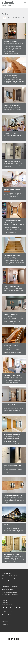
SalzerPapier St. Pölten (10, 75)
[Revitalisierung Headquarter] (14, 424)
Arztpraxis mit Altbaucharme (12, 161)
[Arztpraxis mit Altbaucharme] (14, 151)
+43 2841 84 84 (6, 602)
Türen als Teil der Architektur (12, 404)
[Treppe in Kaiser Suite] (14, 123)
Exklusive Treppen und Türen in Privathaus (13, 190)
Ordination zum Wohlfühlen (11, 105)
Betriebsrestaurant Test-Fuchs (12, 524)
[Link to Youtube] (17, 608)
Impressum (5, 621)
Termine (4, 592)
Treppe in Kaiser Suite (10, 133)
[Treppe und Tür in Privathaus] (14, 365)
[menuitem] (21, 2)
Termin (3, 578)
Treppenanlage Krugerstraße (12, 255)
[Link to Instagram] (10, 608)
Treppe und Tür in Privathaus (12, 375)
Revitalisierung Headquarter (12, 434)
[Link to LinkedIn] (3, 608)
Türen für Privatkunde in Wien (12, 286)
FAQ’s (9, 614)
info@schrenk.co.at (7, 604)
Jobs (3, 614)
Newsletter (5, 617)
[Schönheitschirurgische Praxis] (14, 455)
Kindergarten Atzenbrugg (11, 345)
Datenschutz (5, 624)
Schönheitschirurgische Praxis (12, 465)
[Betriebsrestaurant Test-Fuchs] (14, 514)
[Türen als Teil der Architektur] (14, 394)
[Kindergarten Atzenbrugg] (14, 335)
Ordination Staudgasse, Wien (12, 314)
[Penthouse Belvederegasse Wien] (14, 485)
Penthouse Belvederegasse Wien (13, 495)
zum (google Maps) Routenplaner (10, 580)
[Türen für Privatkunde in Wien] (14, 276)
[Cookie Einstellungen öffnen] (24, 620)
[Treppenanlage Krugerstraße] (14, 245)
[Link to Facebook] (6, 608)
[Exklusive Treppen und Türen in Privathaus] (14, 179)
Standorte (4, 611)
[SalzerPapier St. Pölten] (14, 65)
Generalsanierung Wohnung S (12, 220)
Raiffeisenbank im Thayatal (11, 554)
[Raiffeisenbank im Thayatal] (14, 544)
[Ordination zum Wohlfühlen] (14, 95)
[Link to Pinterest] (13, 608)
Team (12, 611)
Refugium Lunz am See (10, 41)
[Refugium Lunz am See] (14, 31)
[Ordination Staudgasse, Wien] (14, 304)
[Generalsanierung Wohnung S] (14, 210)
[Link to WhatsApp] (20, 608)
